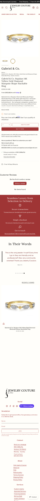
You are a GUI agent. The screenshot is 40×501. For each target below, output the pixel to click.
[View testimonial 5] (24, 273)
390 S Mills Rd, (18, 447)
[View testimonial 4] (22, 273)
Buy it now (20, 129)
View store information (9, 157)
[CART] (37, 7)
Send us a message (20, 444)
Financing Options (20, 494)
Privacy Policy (29, 434)
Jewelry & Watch (19, 498)
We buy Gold (18, 496)
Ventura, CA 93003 (20, 449)
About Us (16, 467)
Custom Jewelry (19, 489)
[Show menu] (2, 7)
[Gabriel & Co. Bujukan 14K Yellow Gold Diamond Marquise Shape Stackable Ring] (20, 305)
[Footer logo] (20, 393)
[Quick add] (3, 323)
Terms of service (18, 475)
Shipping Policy (18, 477)
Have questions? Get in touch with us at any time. (20, 233)
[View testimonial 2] (17, 273)
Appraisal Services (20, 491)
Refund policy (17, 472)
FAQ (14, 470)
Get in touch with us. (7, 143)
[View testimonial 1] (15, 273)
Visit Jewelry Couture (20, 465)
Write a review (20, 183)
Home (3, 72)
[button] (6, 7)
